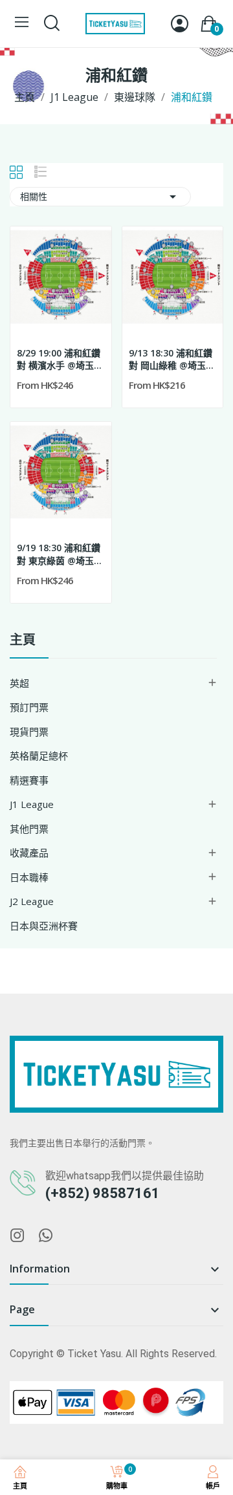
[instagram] (17, 1236)
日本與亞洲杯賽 (44, 925)
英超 (19, 683)
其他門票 (29, 828)
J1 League (32, 804)
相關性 (100, 196)
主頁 (23, 640)
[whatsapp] (46, 1236)
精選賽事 (29, 780)
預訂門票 (29, 707)
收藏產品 (29, 852)
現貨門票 (29, 731)
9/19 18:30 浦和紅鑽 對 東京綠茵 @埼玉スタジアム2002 (60, 554)
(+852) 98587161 (102, 1193)
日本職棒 (29, 877)
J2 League (32, 901)
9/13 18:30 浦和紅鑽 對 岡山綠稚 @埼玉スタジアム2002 (172, 359)
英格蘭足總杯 (39, 755)
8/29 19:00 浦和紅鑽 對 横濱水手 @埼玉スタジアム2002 (60, 359)
